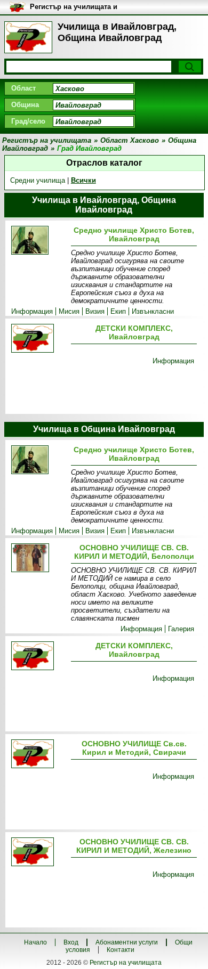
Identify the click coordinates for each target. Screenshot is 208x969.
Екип (118, 311)
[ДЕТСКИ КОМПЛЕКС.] (39, 339)
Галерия (181, 629)
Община (25, 105)
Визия (95, 311)
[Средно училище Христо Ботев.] (39, 241)
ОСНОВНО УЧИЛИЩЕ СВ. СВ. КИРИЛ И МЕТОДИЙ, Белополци (134, 551)
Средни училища (37, 180)
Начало (35, 942)
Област (23, 88)
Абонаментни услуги (126, 942)
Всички (83, 180)
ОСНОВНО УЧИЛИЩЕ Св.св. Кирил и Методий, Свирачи (134, 747)
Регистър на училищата (126, 962)
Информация (32, 311)
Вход (70, 942)
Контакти (120, 950)
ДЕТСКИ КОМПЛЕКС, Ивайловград (134, 332)
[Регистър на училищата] (28, 37)
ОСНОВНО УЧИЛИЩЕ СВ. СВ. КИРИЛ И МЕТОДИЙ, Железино (133, 845)
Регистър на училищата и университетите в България (77, 7)
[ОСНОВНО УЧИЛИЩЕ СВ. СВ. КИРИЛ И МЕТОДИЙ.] (39, 558)
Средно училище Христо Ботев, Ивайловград (134, 234)
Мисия (69, 311)
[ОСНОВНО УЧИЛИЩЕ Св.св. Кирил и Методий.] (39, 754)
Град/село (28, 121)
